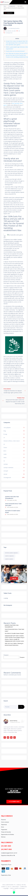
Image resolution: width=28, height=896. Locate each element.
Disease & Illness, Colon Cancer (12, 441)
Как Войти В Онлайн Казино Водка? (14, 633)
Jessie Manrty (13, 720)
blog (5, 431)
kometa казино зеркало (11, 553)
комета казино (9, 559)
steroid (5, 474)
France (5, 447)
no (4, 461)
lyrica (5, 451)
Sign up (14, 578)
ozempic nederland (8, 467)
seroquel (6, 471)
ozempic (6, 464)
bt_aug (5, 434)
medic (5, 454)
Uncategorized (11, 6)
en (4, 444)
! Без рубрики (7, 427)
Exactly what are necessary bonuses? (15, 51)
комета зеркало (9, 556)
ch (4, 437)
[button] (25, 1)
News (5, 457)
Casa (5, 6)
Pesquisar (6, 655)
